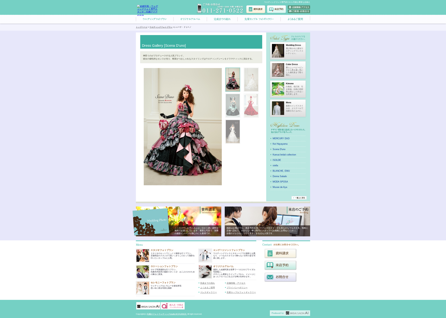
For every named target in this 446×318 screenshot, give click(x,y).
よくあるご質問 (207, 287)
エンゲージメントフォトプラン (229, 250)
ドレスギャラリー (208, 292)
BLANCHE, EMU (281, 171)
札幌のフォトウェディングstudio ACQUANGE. (167, 314)
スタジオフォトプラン (162, 250)
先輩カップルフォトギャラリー (241, 292)
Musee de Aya (280, 187)
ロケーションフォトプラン (164, 266)
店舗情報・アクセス (236, 283)
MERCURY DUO (281, 138)
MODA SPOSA (280, 181)
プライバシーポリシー (237, 287)
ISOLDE (277, 160)
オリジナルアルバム (223, 266)
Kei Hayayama (280, 144)
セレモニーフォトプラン (163, 282)
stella (275, 165)
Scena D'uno (279, 149)
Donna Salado (280, 176)
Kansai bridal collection (284, 154)
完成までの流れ (207, 283)
